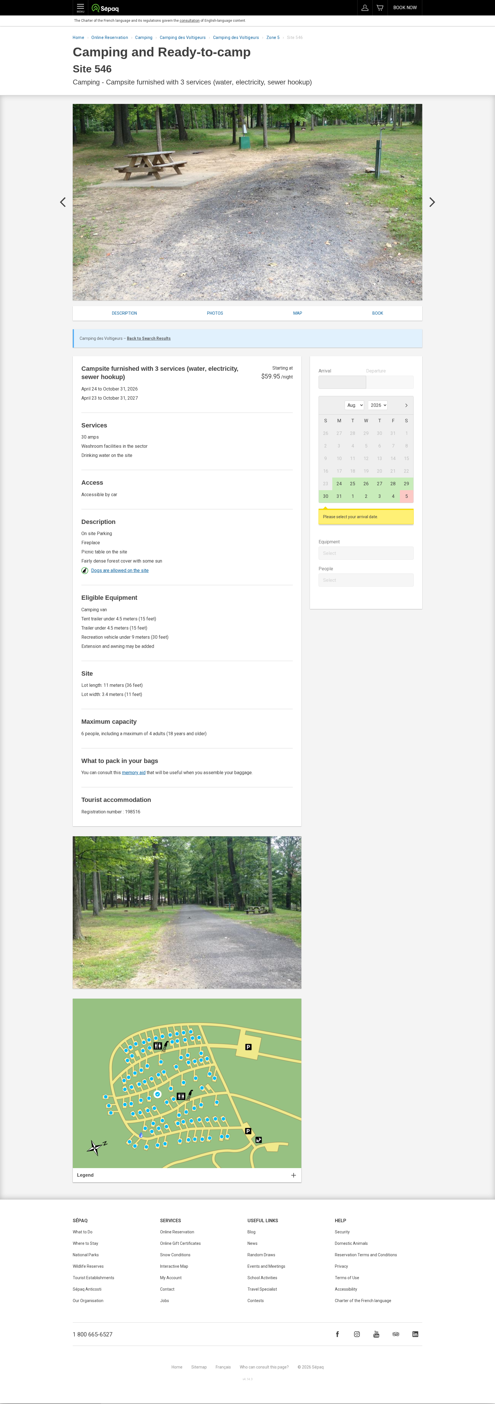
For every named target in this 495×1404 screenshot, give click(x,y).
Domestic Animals (351, 1243)
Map (297, 313)
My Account (171, 1277)
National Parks (86, 1255)
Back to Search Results (149, 338)
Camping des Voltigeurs (183, 37)
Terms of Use (347, 1277)
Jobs (164, 1300)
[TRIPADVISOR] (396, 1334)
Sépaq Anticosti (87, 1289)
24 (339, 483)
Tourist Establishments (93, 1277)
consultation (190, 21)
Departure (376, 371)
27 (379, 483)
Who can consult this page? (264, 1367)
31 (339, 496)
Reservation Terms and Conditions (366, 1255)
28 (393, 483)
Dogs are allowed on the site (120, 570)
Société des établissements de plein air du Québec (105, 9)
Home (78, 37)
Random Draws (261, 1255)
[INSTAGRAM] (357, 1334)
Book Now (405, 7)
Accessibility (346, 1289)
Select (329, 553)
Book (377, 313)
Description (124, 313)
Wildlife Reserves (88, 1266)
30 (325, 496)
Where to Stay (85, 1243)
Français (223, 1367)
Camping (144, 37)
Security (342, 1232)
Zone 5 (273, 37)
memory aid (134, 772)
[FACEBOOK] (337, 1334)
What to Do (83, 1232)
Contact (167, 1289)
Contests (255, 1300)
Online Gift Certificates (180, 1243)
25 (352, 483)
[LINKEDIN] (415, 1334)
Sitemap (199, 1367)
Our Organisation (88, 1300)
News (252, 1243)
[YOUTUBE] (376, 1334)
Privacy (341, 1266)
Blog (251, 1232)
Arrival (325, 371)
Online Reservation (109, 37)
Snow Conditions (175, 1255)
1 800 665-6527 (92, 1334)
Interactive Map (174, 1266)
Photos (215, 313)
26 (366, 483)
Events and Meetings (266, 1266)
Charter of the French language (363, 1300)
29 (406, 483)
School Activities (262, 1277)
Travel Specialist (262, 1289)
